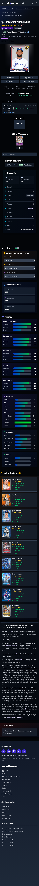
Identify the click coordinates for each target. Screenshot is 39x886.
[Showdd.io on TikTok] (19, 751)
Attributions (5, 818)
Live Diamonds (6, 791)
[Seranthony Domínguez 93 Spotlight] (19, 141)
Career (33, 36)
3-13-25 (8, 96)
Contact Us (5, 807)
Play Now (4, 41)
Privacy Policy (6, 815)
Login (36, 3)
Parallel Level (9, 257)
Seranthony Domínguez (9, 12)
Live (7, 25)
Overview (4, 36)
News (3, 797)
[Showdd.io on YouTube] (24, 751)
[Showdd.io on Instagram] (14, 751)
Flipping (4, 785)
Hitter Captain (9, 265)
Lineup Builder (6, 782)
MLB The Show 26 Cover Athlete (12, 831)
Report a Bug (5, 810)
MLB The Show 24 (7, 843)
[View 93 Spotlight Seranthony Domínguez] (19, 148)
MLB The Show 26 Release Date (12, 828)
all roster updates (13, 654)
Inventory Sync (6, 794)
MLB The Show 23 (7, 846)
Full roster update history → (27, 109)
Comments (26, 36)
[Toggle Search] (23, 3)
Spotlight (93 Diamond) (15, 717)
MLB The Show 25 (7, 9)
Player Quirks (6, 837)
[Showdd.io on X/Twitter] (3, 751)
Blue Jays (13, 25)
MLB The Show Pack (26, 96)
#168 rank (20, 660)
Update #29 (7, 105)
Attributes (12, 36)
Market (19, 36)
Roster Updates (6, 779)
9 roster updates (11, 646)
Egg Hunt (4, 771)
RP (18, 25)
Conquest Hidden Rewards (10, 776)
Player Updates (6, 834)
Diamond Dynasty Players (23, 9)
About (3, 813)
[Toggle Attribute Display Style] (17, 248)
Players (3, 774)
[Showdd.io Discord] (9, 751)
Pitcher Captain (10, 273)
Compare (11, 41)
